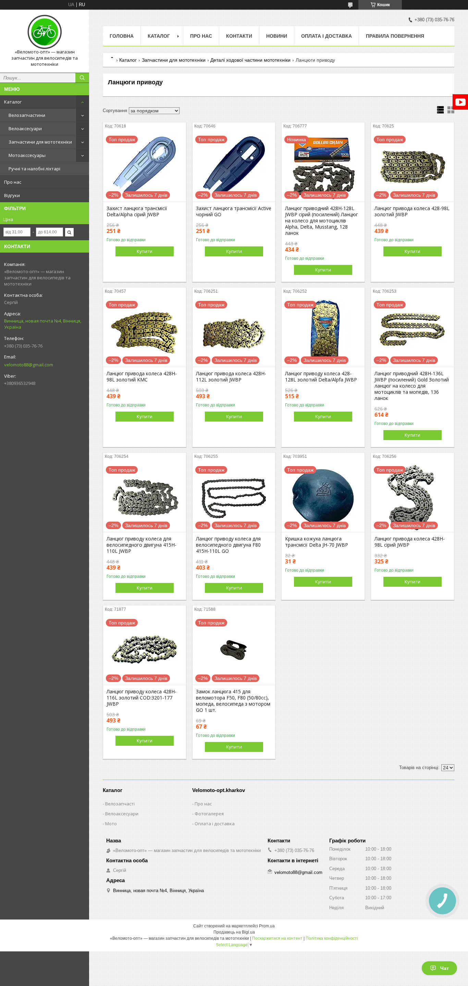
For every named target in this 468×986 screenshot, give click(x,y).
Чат (444, 968)
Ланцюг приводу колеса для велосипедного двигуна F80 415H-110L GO (228, 545)
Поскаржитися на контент (277, 938)
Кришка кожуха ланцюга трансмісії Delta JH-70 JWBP (316, 542)
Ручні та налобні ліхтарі (34, 169)
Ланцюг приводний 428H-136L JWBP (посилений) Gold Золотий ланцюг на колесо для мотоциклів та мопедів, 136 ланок (411, 385)
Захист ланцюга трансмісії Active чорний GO (233, 211)
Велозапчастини (27, 115)
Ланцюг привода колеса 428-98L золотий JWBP (411, 211)
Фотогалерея (209, 814)
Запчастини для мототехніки (40, 142)
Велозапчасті (120, 804)
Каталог (13, 102)
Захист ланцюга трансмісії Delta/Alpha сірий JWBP (137, 211)
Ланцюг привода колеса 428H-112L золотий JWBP (231, 376)
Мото (111, 823)
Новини (276, 36)
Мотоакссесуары (27, 155)
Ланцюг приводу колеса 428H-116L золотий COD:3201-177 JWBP (141, 698)
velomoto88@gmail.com (28, 365)
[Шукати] (82, 78)
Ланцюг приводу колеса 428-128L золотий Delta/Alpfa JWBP (321, 376)
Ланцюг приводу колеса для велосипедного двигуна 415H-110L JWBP (141, 545)
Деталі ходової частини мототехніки (250, 60)
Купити (144, 251)
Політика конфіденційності (332, 938)
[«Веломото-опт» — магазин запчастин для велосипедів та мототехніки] (44, 32)
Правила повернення (395, 36)
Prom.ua (267, 926)
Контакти (239, 36)
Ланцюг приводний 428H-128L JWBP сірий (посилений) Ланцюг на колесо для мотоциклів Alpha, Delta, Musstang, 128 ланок (321, 220)
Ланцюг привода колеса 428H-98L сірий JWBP (409, 542)
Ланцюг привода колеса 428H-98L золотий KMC (142, 376)
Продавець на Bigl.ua (234, 932)
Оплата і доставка (326, 36)
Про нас (12, 182)
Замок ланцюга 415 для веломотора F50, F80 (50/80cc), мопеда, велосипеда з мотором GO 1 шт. (233, 701)
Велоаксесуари (25, 128)
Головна (122, 36)
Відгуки (12, 195)
